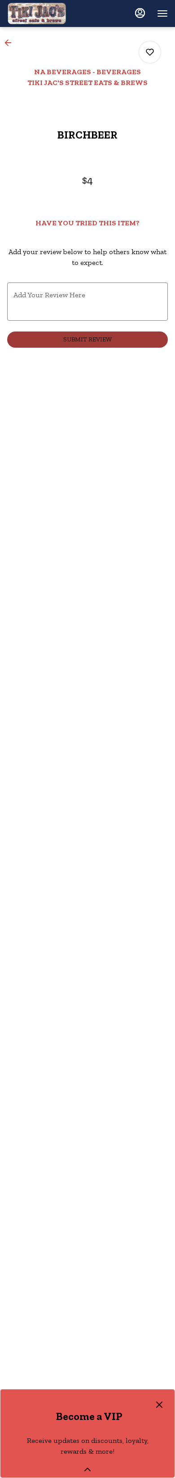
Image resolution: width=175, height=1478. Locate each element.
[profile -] (140, 13)
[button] (11, 42)
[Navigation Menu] (162, 13)
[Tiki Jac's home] (47, 13)
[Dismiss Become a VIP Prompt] (159, 1404)
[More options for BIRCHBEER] (150, 52)
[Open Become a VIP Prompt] (87, 1469)
